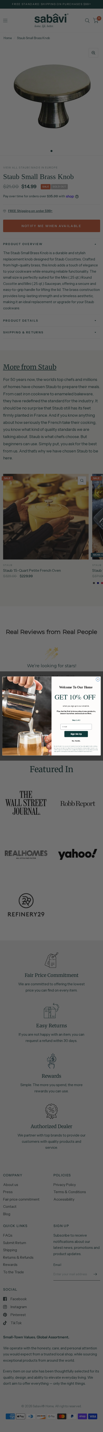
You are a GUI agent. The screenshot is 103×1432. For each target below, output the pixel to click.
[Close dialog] (98, 679)
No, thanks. (76, 741)
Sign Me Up (76, 734)
